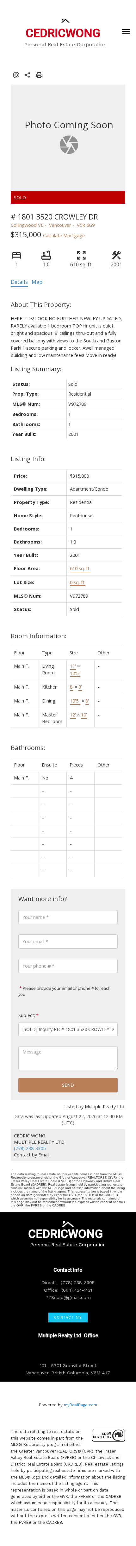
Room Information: (38, 636)
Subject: (26, 1015)
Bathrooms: (28, 747)
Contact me (68, 1317)
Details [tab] (19, 281)
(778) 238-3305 (30, 1148)
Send (68, 1085)
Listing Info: (28, 459)
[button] (67, 1318)
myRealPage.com (80, 1405)
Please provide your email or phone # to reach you (64, 991)
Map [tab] (37, 281)
